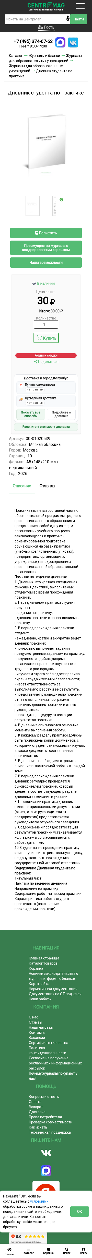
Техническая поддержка (50, 1132)
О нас (33, 1017)
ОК (79, 1211)
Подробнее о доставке (61, 414)
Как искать (38, 1127)
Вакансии (37, 1038)
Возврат (36, 1107)
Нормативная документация (53, 989)
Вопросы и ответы (44, 1097)
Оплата (35, 1102)
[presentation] (61, 200)
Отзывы (47, 485)
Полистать (47, 233)
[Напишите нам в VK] (73, 42)
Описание (22, 485)
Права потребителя (45, 1117)
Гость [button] (48, 27)
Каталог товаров (43, 963)
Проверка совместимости (50, 1122)
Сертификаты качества (48, 1043)
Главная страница (44, 958)
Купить (49, 338)
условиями (39, 1201)
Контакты (37, 1032)
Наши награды (41, 1027)
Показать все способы (30, 414)
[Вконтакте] (46, 1153)
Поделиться (48, 362)
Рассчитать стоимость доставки (46, 427)
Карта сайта (39, 984)
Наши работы (40, 999)
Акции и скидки (46, 355)
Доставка (37, 1112)
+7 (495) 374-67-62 (33, 41)
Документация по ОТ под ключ (55, 994)
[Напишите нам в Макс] (60, 42)
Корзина (36, 968)
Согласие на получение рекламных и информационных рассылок (55, 1063)
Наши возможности (46, 262)
